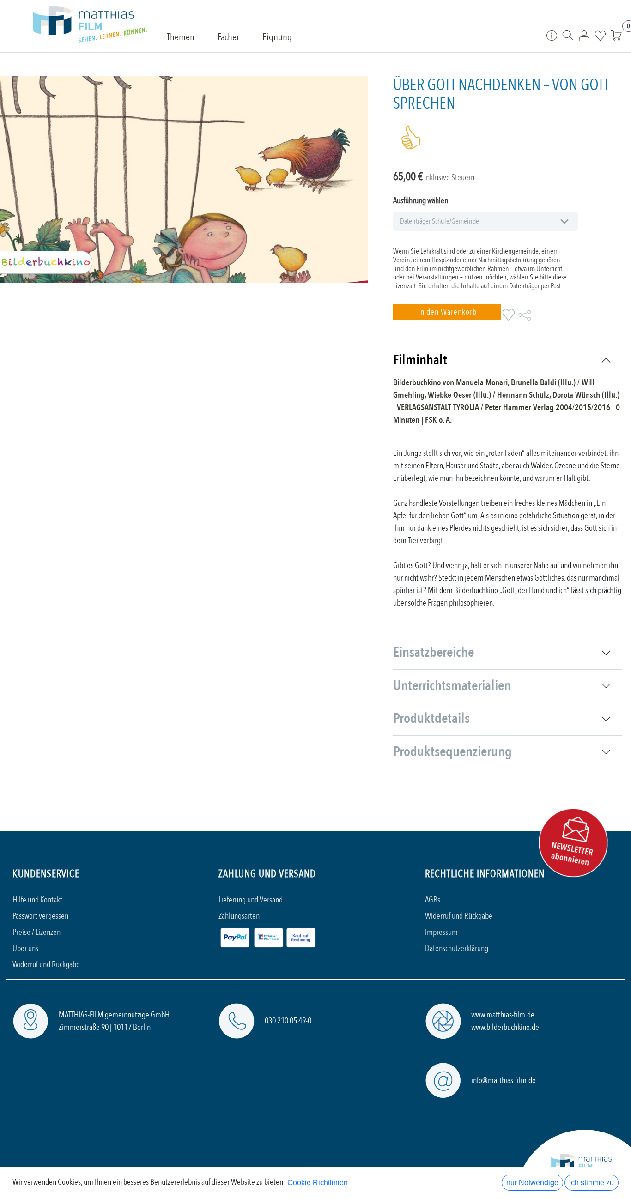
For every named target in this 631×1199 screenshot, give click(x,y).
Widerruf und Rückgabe (46, 964)
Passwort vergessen (40, 916)
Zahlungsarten (239, 916)
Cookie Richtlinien (317, 1183)
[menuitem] (180, 38)
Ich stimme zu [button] (591, 1183)
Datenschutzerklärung (456, 948)
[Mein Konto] (584, 35)
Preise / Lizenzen (36, 932)
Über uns (25, 948)
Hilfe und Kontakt (37, 900)
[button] (447, 312)
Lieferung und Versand (250, 900)
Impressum (441, 932)
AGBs (432, 900)
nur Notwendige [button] (532, 1183)
